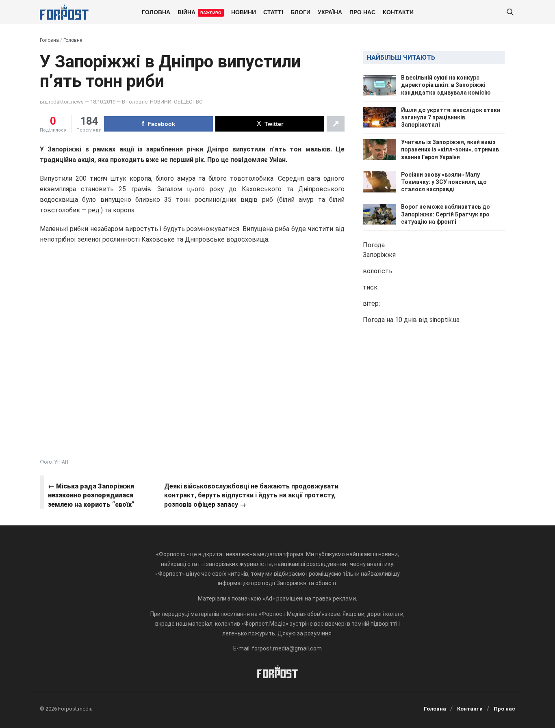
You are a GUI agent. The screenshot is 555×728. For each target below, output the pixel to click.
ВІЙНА (199, 12)
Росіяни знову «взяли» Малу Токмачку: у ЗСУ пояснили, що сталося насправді (444, 181)
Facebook (161, 124)
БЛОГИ (300, 12)
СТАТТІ (273, 12)
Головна (156, 12)
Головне (72, 40)
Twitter (273, 124)
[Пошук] (510, 12)
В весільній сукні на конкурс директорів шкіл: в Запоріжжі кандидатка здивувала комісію (446, 84)
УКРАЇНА (330, 12)
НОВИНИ (243, 12)
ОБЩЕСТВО (188, 102)
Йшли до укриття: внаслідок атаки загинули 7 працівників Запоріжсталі (450, 117)
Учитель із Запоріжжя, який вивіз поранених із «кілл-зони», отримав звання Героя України (450, 149)
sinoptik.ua (444, 320)
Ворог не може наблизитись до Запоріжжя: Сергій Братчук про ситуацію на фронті (445, 214)
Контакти (398, 12)
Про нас (362, 12)
